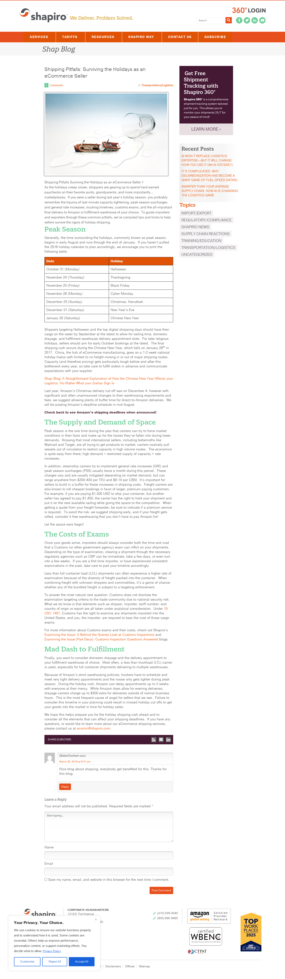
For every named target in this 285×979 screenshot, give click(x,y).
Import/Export (196, 213)
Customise (27, 962)
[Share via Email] (161, 739)
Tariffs (70, 37)
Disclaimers (113, 966)
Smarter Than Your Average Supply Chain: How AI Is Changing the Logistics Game (210, 190)
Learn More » (206, 129)
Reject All (55, 962)
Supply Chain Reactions (205, 233)
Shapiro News (195, 226)
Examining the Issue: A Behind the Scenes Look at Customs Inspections (99, 635)
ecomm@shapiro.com (93, 728)
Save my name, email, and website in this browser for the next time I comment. (108, 879)
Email (48, 863)
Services (39, 37)
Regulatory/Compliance (206, 220)
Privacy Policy (52, 951)
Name (49, 847)
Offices (130, 966)
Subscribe (215, 37)
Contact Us (180, 37)
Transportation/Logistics (157, 85)
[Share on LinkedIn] (168, 739)
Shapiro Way (141, 37)
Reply (65, 787)
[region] (54, 943)
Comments (56, 85)
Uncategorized (196, 254)
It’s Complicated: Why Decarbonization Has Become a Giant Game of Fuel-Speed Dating (209, 175)
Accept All (81, 962)
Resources (103, 37)
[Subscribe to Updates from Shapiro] (153, 739)
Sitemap (144, 966)
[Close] (95, 919)
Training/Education (201, 240)
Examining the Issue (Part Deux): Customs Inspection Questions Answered (101, 639)
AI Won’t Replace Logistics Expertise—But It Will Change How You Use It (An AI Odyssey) (207, 160)
